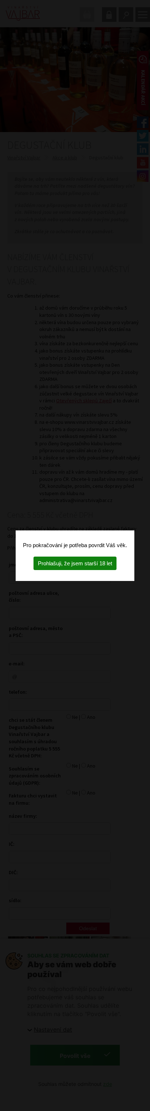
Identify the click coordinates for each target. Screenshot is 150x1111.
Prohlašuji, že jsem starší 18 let (75, 563)
